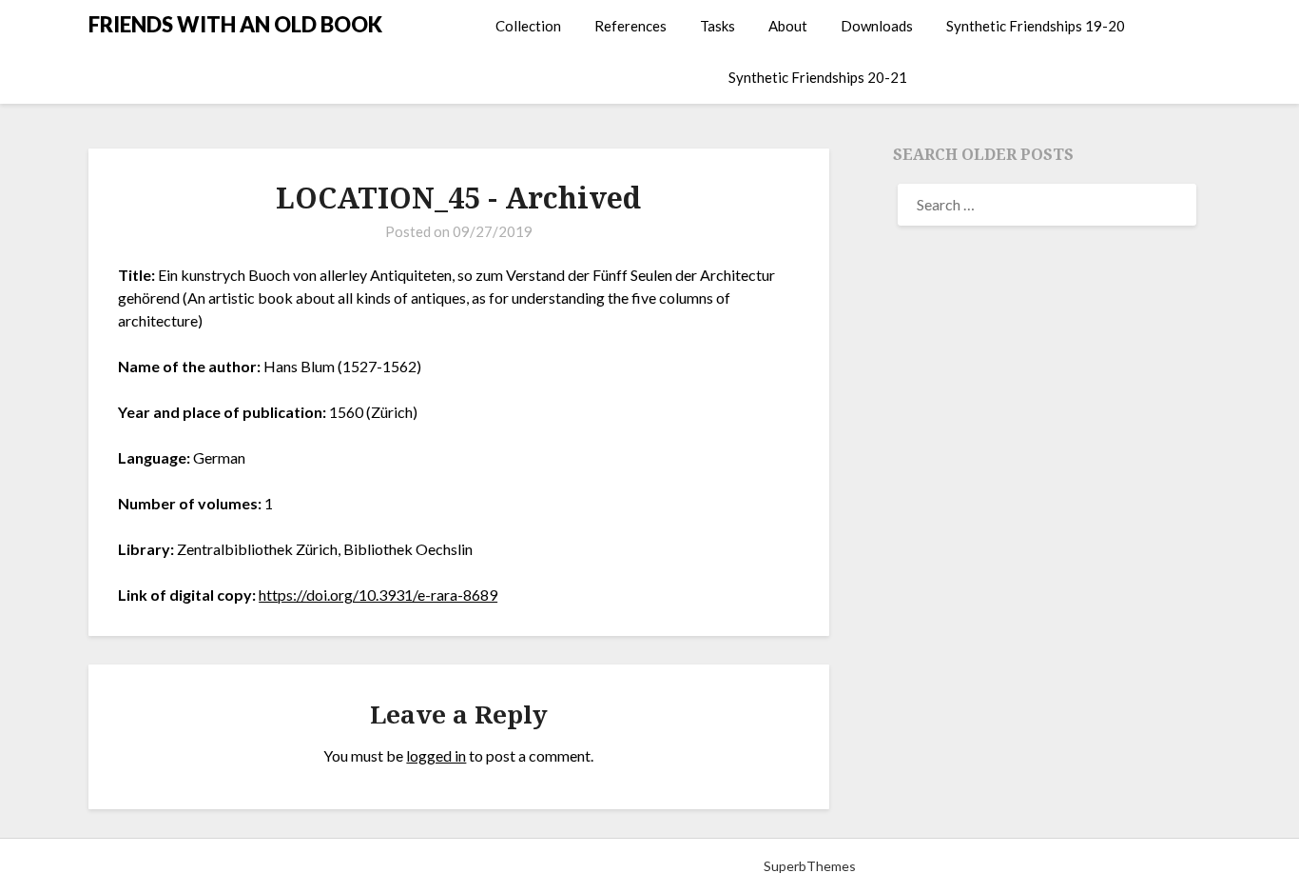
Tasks (717, 25)
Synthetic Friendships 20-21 (817, 77)
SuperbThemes (810, 866)
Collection (528, 25)
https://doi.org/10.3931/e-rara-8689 (378, 594)
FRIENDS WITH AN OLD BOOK (235, 24)
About (787, 25)
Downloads (877, 25)
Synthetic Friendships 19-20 (1035, 25)
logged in (436, 755)
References (630, 25)
